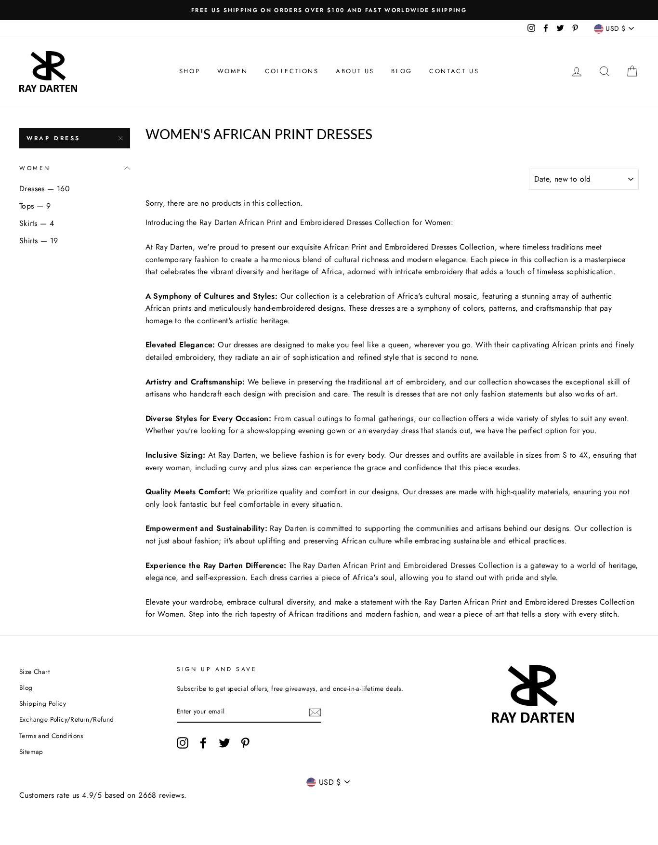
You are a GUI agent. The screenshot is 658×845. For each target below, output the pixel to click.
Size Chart (34, 671)
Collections (292, 71)
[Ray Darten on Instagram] (182, 743)
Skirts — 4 (36, 223)
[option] (329, 10)
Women (232, 71)
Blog (401, 71)
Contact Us (454, 71)
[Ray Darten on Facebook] (203, 743)
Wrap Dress (53, 138)
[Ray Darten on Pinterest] (245, 743)
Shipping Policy (42, 703)
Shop (189, 71)
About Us (355, 71)
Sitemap (31, 751)
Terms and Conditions (51, 735)
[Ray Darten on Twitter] (224, 743)
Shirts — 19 (38, 240)
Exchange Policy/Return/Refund (66, 719)
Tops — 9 (35, 205)
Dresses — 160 (44, 188)
